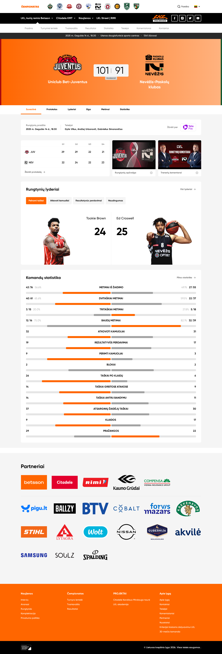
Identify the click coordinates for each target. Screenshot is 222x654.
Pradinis (29, 28)
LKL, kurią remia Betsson (35, 18)
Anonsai (25, 604)
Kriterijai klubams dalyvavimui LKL (177, 627)
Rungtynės (26, 609)
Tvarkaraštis (71, 28)
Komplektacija (28, 613)
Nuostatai (165, 622)
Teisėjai (125, 28)
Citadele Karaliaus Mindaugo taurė (131, 599)
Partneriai (165, 618)
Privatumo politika (30, 618)
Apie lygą (165, 599)
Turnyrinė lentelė (49, 28)
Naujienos (85, 18)
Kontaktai (164, 28)
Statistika (108, 28)
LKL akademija (121, 604)
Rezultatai (90, 28)
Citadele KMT (64, 18)
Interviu (24, 599)
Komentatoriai (144, 28)
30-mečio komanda (170, 631)
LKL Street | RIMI (106, 18)
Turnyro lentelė (75, 599)
